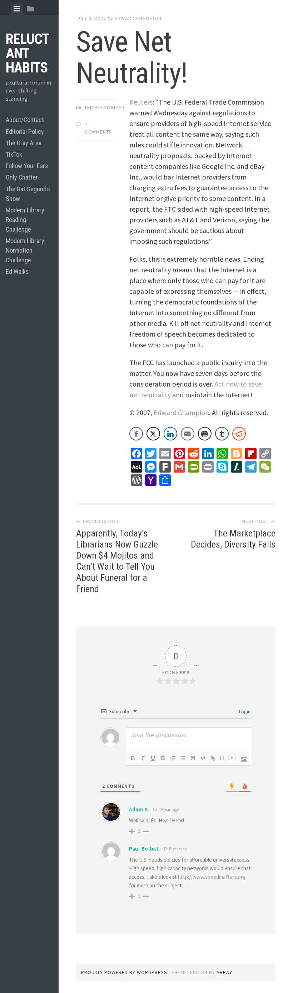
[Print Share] (205, 433)
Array (224, 972)
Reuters (141, 101)
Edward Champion (138, 18)
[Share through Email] (187, 433)
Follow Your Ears (27, 166)
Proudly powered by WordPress (124, 972)
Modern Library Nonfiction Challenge (25, 250)
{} (222, 757)
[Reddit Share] (239, 433)
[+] (232, 757)
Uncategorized (105, 107)
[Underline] (153, 758)
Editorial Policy (25, 131)
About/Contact (25, 120)
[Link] (213, 758)
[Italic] (143, 758)
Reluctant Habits (27, 53)
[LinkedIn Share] (170, 433)
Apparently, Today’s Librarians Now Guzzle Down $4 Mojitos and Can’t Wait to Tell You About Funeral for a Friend (117, 561)
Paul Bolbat (144, 848)
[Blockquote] (193, 758)
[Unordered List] (183, 758)
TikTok (14, 154)
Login (244, 711)
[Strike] (163, 758)
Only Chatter (22, 177)
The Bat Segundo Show (28, 193)
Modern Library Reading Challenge (25, 219)
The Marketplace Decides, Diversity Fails (233, 539)
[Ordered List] (173, 758)
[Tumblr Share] (222, 433)
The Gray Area (23, 143)
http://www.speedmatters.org (211, 876)
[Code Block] (203, 758)
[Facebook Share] (136, 433)
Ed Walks (17, 271)
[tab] (17, 9)
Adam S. (139, 809)
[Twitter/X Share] (153, 433)
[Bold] (133, 758)
